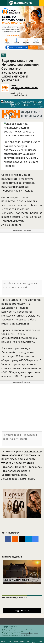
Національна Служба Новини (24, 87)
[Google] (35, 539)
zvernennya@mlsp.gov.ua (29, 633)
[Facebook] (8, 539)
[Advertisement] (22, 256)
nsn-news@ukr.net (24, 635)
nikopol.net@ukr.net (19, 95)
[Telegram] (28, 539)
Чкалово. (28, 190)
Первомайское (10, 190)
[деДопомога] (21, 2)
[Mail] (22, 539)
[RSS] (15, 539)
